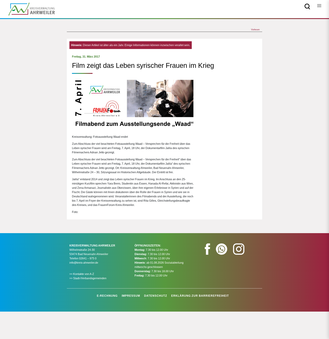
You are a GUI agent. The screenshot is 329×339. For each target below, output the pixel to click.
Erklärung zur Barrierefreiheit (200, 295)
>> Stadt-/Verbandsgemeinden (87, 278)
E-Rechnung (107, 295)
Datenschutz (155, 295)
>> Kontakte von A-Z (82, 274)
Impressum (131, 295)
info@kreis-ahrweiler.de (83, 262)
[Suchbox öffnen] (307, 6)
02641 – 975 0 (87, 258)
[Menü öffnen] (319, 6)
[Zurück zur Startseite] (32, 8)
